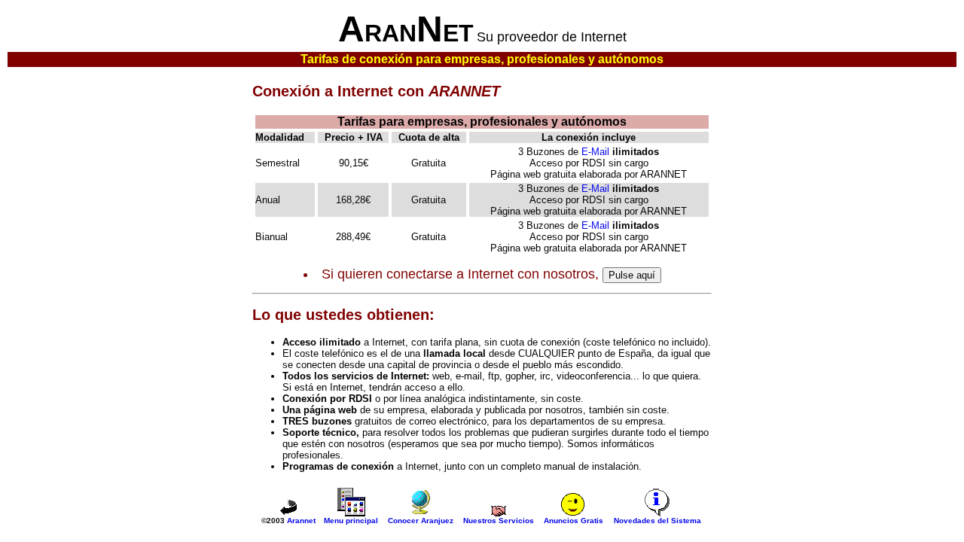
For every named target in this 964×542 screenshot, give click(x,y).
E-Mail (595, 151)
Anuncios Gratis (573, 520)
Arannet (301, 520)
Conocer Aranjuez (420, 520)
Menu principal (351, 520)
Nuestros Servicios (498, 520)
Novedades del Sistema (657, 520)
